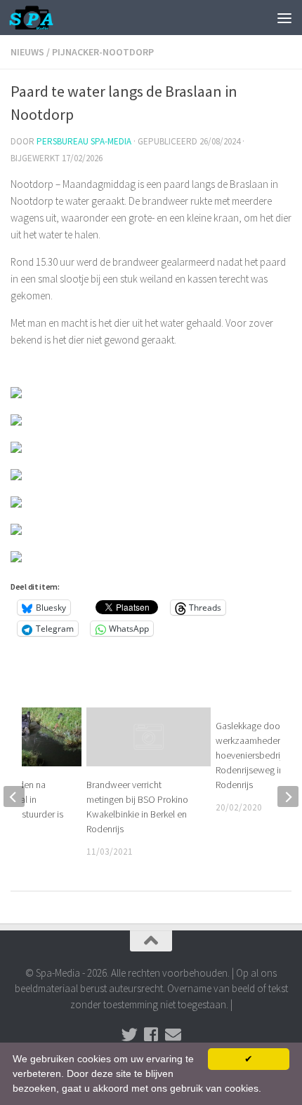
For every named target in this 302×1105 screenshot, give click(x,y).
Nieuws (27, 52)
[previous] (14, 796)
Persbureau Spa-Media (84, 141)
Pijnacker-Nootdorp (103, 52)
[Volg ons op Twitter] (130, 1034)
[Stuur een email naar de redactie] (173, 1034)
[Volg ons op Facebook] (151, 1034)
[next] (287, 796)
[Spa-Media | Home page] (38, 17)
